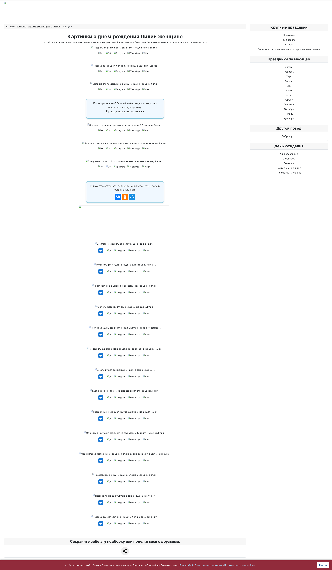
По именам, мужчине (289, 172)
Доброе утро (289, 136)
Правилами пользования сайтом (239, 565)
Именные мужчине (146, 16)
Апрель (289, 81)
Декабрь (289, 118)
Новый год (289, 35)
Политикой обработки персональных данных (200, 565)
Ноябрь (289, 113)
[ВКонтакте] (118, 197)
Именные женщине (178, 16)
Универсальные (289, 154)
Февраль (289, 71)
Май (289, 85)
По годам (97, 16)
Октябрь (289, 109)
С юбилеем (118, 16)
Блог (277, 16)
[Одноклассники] (125, 197)
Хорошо (323, 565)
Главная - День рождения (67, 16)
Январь (289, 67)
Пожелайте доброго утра (213, 16)
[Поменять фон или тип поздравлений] (125, 221)
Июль (289, 95)
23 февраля (289, 39)
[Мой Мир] (132, 197)
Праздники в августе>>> (125, 111)
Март (289, 76)
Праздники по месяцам (251, 16)
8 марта (289, 44)
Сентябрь (288, 104)
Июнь (289, 90)
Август (289, 99)
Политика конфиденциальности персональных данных (289, 49)
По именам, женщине (289, 168)
